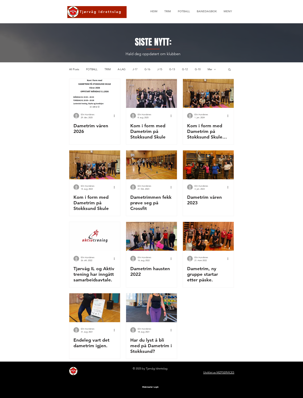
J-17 (135, 69)
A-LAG (122, 69)
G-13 (172, 69)
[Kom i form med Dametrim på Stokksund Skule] (151, 93)
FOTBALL (91, 69)
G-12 (185, 69)
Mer (210, 69)
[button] (206, 11)
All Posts (74, 69)
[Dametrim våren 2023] (208, 164)
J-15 (159, 69)
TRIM (108, 69)
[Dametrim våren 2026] (94, 93)
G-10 (198, 69)
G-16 (147, 69)
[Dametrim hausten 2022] (151, 236)
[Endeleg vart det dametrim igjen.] (94, 307)
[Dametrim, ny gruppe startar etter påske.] (208, 236)
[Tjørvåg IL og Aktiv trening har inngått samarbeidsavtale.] (94, 236)
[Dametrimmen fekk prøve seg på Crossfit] (151, 164)
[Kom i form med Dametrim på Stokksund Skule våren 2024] (208, 93)
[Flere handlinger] (115, 116)
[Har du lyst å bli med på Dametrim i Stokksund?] (151, 307)
